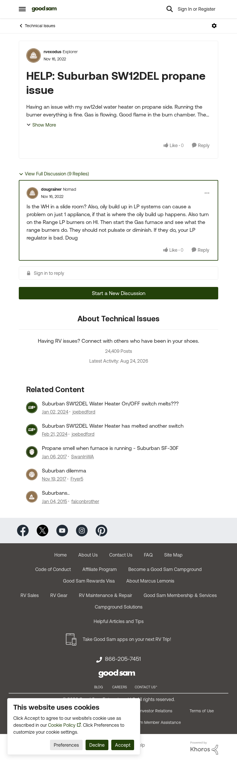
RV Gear (58, 595)
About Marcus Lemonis (150, 580)
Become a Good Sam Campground (165, 569)
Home (60, 554)
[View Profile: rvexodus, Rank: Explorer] (33, 55)
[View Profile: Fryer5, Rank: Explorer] (32, 474)
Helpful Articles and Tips (119, 621)
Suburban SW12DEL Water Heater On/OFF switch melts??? (110, 404)
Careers (119, 687)
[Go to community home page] (44, 9)
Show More (44, 124)
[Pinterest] (101, 530)
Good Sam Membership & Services (180, 595)
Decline (97, 745)
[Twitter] (42, 530)
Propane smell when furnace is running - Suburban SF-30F (110, 448)
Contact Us (120, 554)
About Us (88, 554)
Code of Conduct (53, 569)
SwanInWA (82, 456)
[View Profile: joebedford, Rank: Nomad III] (32, 407)
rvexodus (52, 51)
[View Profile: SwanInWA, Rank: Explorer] (32, 452)
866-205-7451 (123, 659)
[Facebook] (23, 530)
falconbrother (85, 501)
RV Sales (30, 595)
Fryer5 (77, 478)
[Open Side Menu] (22, 9)
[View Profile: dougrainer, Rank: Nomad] (32, 193)
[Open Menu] (214, 26)
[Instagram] (82, 530)
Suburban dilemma (64, 471)
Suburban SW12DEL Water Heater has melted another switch (113, 426)
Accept (122, 745)
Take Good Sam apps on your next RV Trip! (127, 639)
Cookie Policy (61, 725)
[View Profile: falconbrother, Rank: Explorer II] (32, 497)
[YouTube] (62, 530)
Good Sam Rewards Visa (89, 580)
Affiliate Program (99, 569)
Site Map (173, 554)
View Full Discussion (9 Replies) (57, 173)
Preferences (66, 745)
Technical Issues (40, 25)
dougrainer (51, 189)
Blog (98, 687)
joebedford (84, 411)
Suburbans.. (56, 493)
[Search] (169, 8)
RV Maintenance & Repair (105, 595)
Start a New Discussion (118, 293)
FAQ (148, 554)
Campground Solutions (118, 606)
